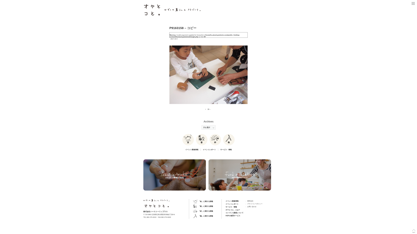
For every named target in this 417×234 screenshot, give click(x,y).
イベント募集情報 (191, 149)
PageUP (413, 232)
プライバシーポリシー (254, 204)
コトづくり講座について (234, 213)
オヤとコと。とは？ (233, 210)
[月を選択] (208, 127)
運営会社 (250, 201)
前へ (209, 109)
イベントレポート (209, 149)
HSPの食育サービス (233, 216)
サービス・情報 (226, 149)
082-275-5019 (151, 217)
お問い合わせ (251, 206)
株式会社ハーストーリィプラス (155, 211)
